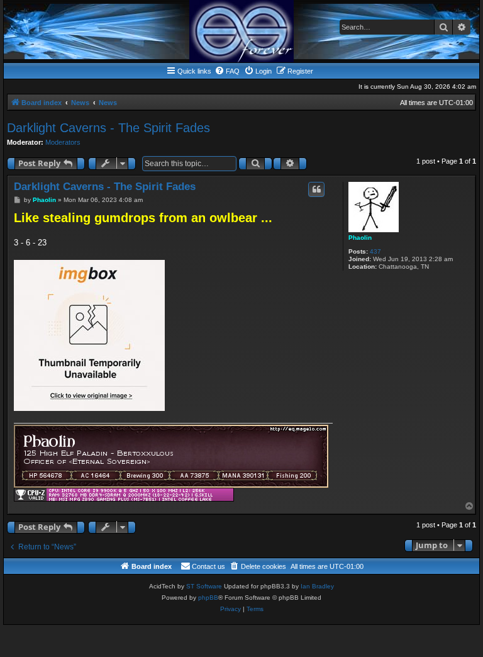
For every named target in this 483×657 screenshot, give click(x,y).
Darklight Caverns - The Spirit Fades (108, 128)
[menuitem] (227, 71)
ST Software (204, 586)
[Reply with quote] (316, 189)
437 (375, 251)
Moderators (62, 142)
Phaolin (360, 237)
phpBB (208, 597)
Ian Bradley (317, 586)
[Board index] (241, 31)
